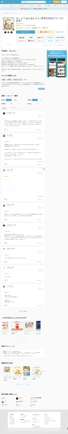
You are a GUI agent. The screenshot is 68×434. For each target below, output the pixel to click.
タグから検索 (22, 417)
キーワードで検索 (23, 415)
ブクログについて (35, 415)
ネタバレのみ (13, 107)
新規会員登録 (56, 1)
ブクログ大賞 (12, 421)
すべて (4, 107)
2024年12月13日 (10, 249)
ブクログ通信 (12, 422)
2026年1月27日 (10, 226)
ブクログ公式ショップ (36, 422)
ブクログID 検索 (23, 422)
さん (9, 112)
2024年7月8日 (9, 114)
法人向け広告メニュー (48, 418)
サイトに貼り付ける (8, 44)
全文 (41, 99)
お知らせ (45, 415)
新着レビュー (12, 418)
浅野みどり (22, 23)
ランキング (11, 415)
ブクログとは (49, 1)
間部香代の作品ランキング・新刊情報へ (23, 384)
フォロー (40, 115)
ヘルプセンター (47, 417)
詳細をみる (39, 129)
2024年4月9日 (9, 205)
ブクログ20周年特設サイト (36, 427)
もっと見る (41, 88)
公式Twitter (46, 422)
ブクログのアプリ (35, 419)
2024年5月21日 (10, 171)
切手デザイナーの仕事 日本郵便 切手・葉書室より (8, 378)
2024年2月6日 (9, 268)
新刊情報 (11, 417)
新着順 (15, 99)
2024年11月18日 (10, 136)
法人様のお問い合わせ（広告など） (50, 420)
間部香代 (18, 23)
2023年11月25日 (10, 287)
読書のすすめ (12, 423)
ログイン (64, 1)
